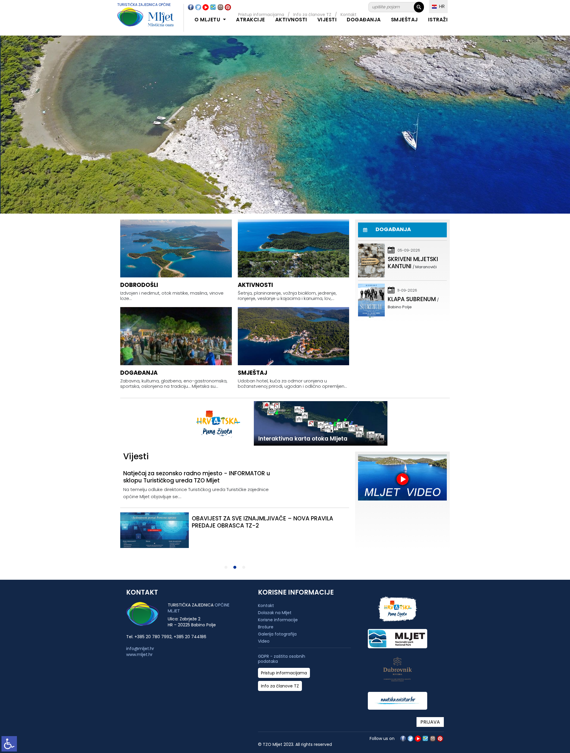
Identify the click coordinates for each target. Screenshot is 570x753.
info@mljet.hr (140, 649)
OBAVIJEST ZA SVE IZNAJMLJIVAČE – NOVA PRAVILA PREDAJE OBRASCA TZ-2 (262, 522)
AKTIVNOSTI (291, 19)
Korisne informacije (278, 620)
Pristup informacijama (284, 673)
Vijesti (327, 19)
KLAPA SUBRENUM (412, 299)
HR (441, 6)
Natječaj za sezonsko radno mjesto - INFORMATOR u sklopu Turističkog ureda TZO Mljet (196, 476)
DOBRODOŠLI (139, 285)
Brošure (265, 627)
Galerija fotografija (277, 634)
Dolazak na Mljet (275, 613)
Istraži (438, 19)
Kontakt (266, 606)
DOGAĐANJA (364, 19)
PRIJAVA (430, 722)
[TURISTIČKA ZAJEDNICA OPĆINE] (139, 20)
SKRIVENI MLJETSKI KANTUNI (413, 262)
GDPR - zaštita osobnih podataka (281, 659)
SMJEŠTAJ (404, 19)
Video (264, 641)
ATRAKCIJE (250, 19)
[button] (267, 203)
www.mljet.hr (139, 654)
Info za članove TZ (280, 686)
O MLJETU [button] (208, 19)
